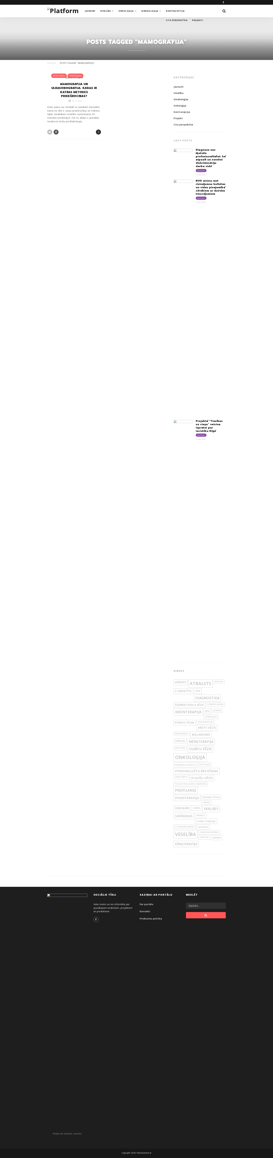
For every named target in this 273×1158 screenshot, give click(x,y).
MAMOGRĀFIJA (181, 734)
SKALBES (211, 808)
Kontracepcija (182, 111)
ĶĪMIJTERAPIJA (186, 844)
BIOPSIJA (219, 681)
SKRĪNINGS (184, 816)
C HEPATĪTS (183, 691)
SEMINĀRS (182, 808)
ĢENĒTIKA (204, 837)
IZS (207, 711)
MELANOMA (201, 735)
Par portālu (146, 904)
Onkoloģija (75, 75)
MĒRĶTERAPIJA (201, 741)
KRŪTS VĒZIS (207, 728)
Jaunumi (179, 86)
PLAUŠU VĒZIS (202, 778)
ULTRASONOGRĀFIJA (184, 827)
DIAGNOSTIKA (207, 698)
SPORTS (200, 815)
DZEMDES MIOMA (215, 704)
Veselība (178, 93)
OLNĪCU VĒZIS (200, 749)
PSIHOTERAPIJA (187, 798)
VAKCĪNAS (202, 827)
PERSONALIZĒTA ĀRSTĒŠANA (196, 771)
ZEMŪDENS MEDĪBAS (209, 832)
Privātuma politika (151, 918)
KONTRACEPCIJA (205, 722)
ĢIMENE (216, 837)
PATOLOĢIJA (204, 764)
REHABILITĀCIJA (211, 797)
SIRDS (196, 807)
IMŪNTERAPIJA (188, 711)
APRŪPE (180, 682)
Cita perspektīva (183, 124)
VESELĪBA (185, 834)
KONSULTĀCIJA (184, 722)
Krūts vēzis (59, 75)
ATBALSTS (200, 683)
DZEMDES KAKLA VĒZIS (189, 705)
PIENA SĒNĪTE (181, 777)
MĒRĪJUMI (180, 740)
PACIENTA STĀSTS (185, 764)
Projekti (178, 118)
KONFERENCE (211, 717)
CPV (197, 691)
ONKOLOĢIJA (190, 757)
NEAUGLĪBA (180, 748)
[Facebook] (223, 2)
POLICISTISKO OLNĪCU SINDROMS (190, 784)
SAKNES (206, 802)
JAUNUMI (217, 710)
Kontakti (145, 911)
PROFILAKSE (185, 790)
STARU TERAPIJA (206, 821)
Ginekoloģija (181, 99)
